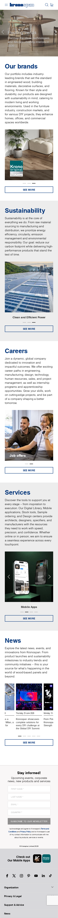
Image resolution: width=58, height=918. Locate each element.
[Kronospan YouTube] (36, 875)
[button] (2, 28)
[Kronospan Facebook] (7, 875)
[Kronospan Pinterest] (28, 875)
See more (29, 189)
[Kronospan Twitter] (14, 875)
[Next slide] (49, 154)
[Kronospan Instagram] (21, 875)
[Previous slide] (8, 154)
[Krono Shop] (51, 4)
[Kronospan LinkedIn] (43, 875)
